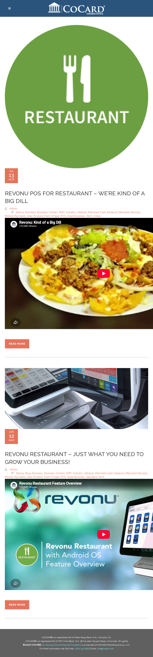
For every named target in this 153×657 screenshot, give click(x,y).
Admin (13, 208)
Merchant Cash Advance (102, 212)
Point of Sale (51, 216)
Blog (28, 473)
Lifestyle (82, 212)
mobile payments (15, 216)
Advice (20, 212)
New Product (35, 216)
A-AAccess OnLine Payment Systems (62, 645)
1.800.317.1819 (82, 648)
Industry (70, 212)
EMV (62, 212)
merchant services (129, 212)
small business (76, 216)
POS (63, 216)
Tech (89, 216)
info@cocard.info (105, 648)
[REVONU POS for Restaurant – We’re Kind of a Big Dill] (76, 96)
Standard (91, 476)
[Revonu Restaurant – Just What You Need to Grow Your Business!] (76, 398)
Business (30, 212)
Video (97, 216)
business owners (47, 212)
